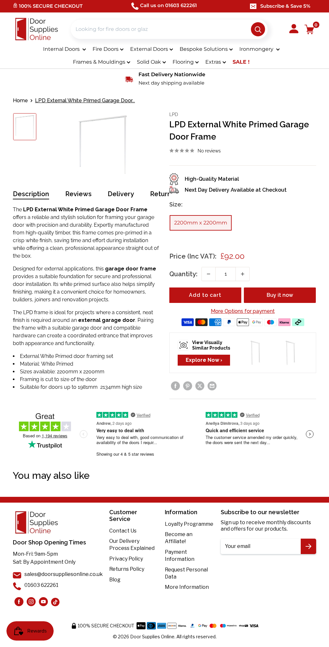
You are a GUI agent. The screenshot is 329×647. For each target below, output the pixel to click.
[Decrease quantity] (208, 274)
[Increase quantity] (242, 274)
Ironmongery (257, 49)
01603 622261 (41, 585)
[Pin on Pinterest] (187, 386)
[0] (309, 29)
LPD (173, 114)
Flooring (183, 62)
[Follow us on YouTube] (43, 601)
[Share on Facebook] (175, 386)
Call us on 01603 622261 (168, 5)
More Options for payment (243, 311)
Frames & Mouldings (99, 62)
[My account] (293, 29)
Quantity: (183, 274)
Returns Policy (126, 569)
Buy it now (280, 295)
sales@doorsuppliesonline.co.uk (63, 574)
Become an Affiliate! (178, 537)
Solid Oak (149, 62)
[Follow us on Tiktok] (55, 601)
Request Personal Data (186, 573)
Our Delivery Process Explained (132, 544)
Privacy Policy (126, 559)
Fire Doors (106, 49)
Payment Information (179, 555)
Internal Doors (62, 49)
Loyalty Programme (189, 524)
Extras (213, 62)
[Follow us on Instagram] (18, 601)
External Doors (149, 49)
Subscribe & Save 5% (285, 6)
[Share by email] (212, 386)
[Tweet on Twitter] (199, 386)
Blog (114, 580)
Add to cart (205, 295)
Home (20, 100)
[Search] (258, 29)
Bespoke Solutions (204, 49)
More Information (187, 587)
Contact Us (123, 531)
